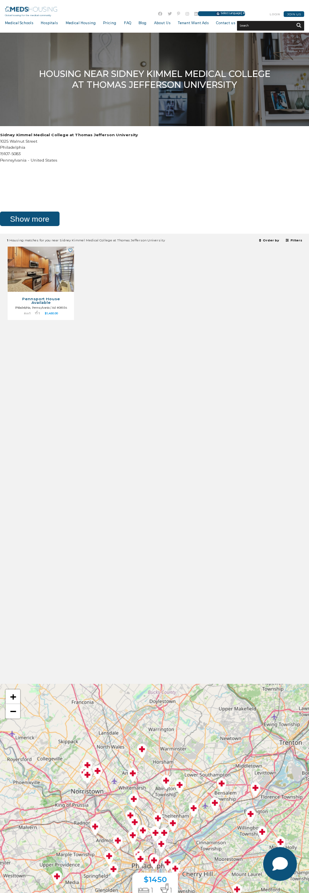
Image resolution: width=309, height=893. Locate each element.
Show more (29, 219)
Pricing (109, 23)
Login (275, 14)
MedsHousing (31, 9)
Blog (142, 23)
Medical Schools (19, 23)
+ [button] (13, 696)
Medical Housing (81, 23)
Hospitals (49, 23)
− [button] (13, 711)
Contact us (225, 23)
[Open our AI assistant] (280, 864)
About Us (162, 23)
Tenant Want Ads (193, 23)
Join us (294, 14)
